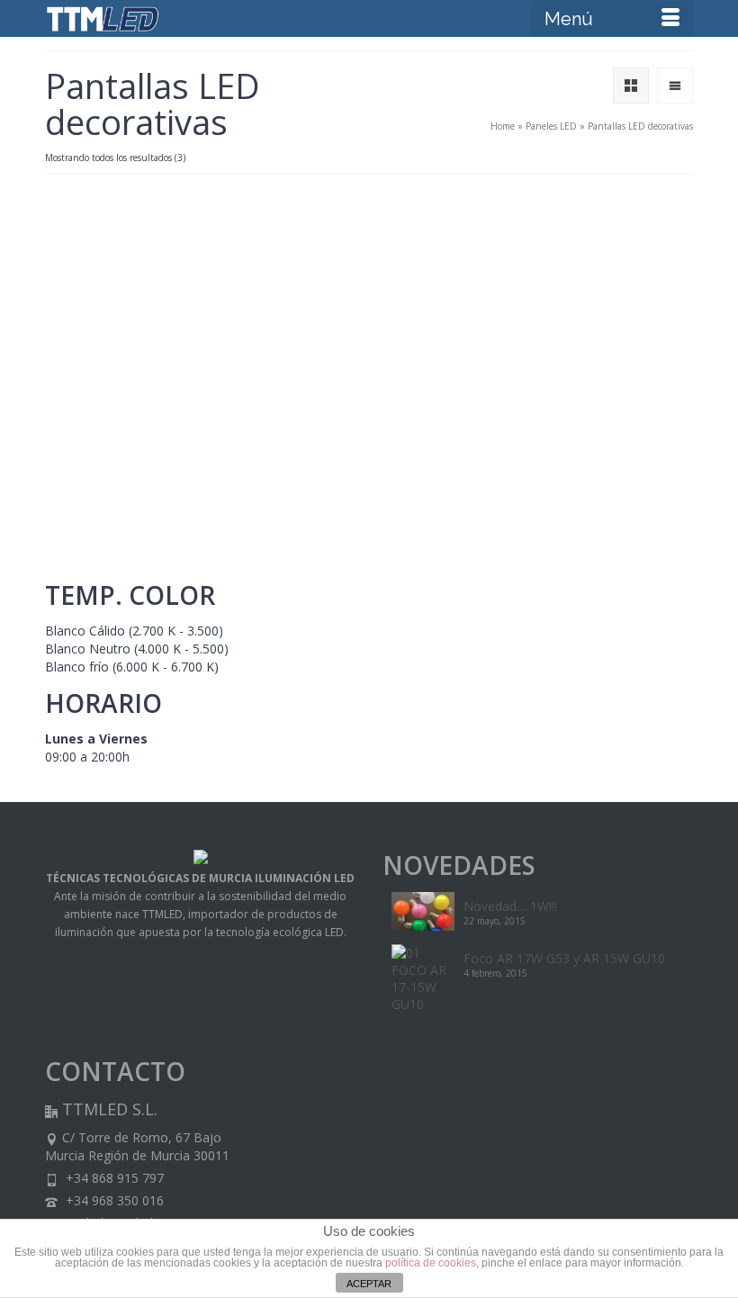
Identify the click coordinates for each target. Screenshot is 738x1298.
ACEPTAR (369, 1283)
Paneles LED (551, 126)
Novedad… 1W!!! (510, 906)
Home (502, 126)
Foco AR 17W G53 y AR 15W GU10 (564, 958)
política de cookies (430, 1263)
